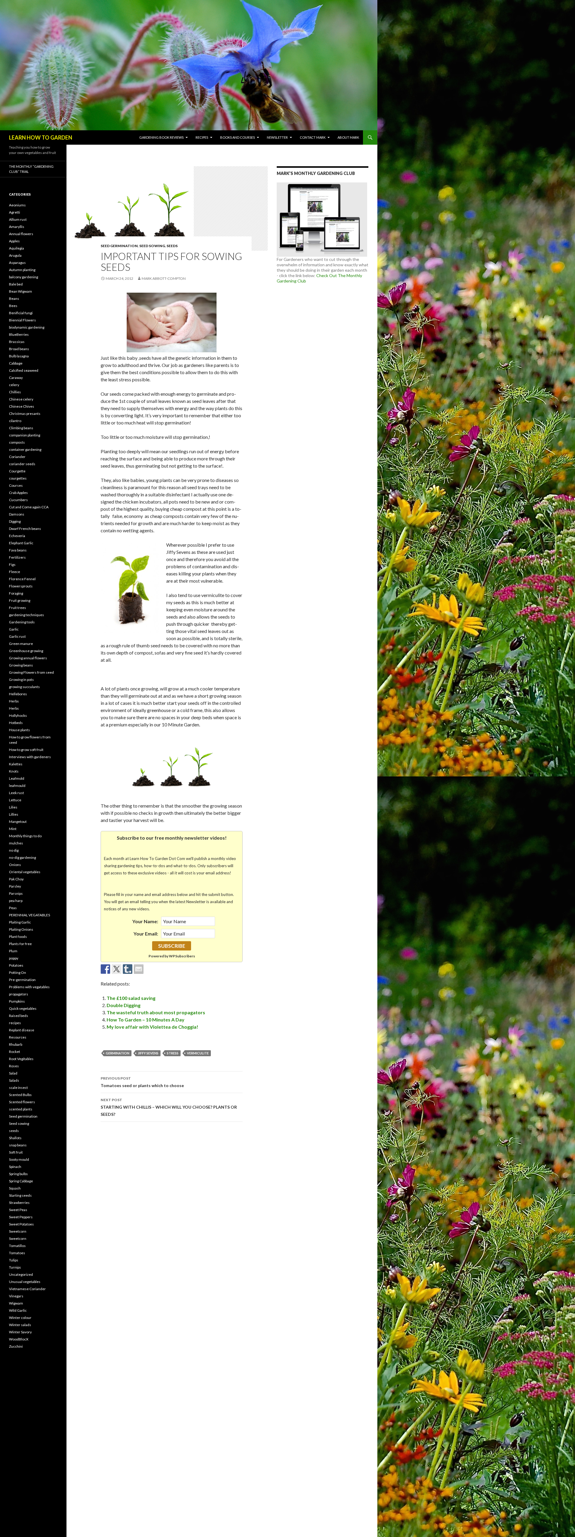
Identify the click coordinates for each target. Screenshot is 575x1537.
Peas (13, 908)
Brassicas (17, 341)
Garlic (14, 629)
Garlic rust (17, 636)
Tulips (13, 1260)
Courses (16, 485)
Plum (13, 951)
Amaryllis (16, 226)
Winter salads (20, 1325)
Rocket (14, 1051)
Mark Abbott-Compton (164, 278)
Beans (14, 298)
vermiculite (198, 1053)
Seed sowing (152, 246)
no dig (14, 850)
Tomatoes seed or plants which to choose (142, 1082)
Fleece (14, 571)
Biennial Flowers (22, 320)
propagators (18, 994)
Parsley (15, 886)
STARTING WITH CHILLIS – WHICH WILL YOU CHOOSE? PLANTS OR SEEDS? (169, 1107)
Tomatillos (17, 1245)
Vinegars (16, 1296)
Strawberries (19, 1202)
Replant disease (21, 1030)
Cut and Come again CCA (29, 507)
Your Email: (146, 933)
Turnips (15, 1267)
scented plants (20, 1109)
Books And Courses (237, 137)
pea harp (15, 900)
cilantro (15, 420)
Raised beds (18, 1015)
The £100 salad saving (131, 998)
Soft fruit (16, 1152)
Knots (14, 771)
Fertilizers (17, 557)
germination (117, 1053)
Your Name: (145, 921)
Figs (12, 564)
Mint (12, 828)
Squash (15, 1188)
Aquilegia (16, 248)
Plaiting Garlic (20, 922)
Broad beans (19, 349)
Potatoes (16, 965)
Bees (13, 305)
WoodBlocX (18, 1339)
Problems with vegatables (29, 987)
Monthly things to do (25, 836)
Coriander (17, 456)
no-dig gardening (22, 857)
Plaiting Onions (21, 929)
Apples (14, 241)
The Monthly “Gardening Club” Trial (31, 168)
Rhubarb (15, 1044)
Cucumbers (18, 500)
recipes (15, 1023)
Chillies (15, 392)
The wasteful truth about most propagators (156, 1012)
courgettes (18, 478)
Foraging (16, 593)
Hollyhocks (18, 715)
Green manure (21, 643)
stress (172, 1053)
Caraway (16, 377)
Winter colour (20, 1317)
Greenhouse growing (26, 651)
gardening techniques (26, 615)
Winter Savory (20, 1332)
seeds (172, 246)
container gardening (25, 449)
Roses (14, 1066)
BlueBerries (19, 334)
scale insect (18, 1087)
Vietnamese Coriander (27, 1289)
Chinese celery (21, 399)
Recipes (202, 137)
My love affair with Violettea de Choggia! (152, 1027)
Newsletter (277, 137)
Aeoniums (17, 205)
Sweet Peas (18, 1209)
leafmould (17, 785)
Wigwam (16, 1303)
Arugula (15, 255)
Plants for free (20, 943)
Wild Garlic (18, 1310)
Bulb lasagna (19, 356)
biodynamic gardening (26, 327)
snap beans (18, 1145)
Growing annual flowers (28, 658)
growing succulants (24, 686)
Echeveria (17, 536)
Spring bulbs (18, 1174)
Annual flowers (21, 234)
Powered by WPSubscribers (172, 956)
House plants (19, 730)
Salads (14, 1080)
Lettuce (15, 800)
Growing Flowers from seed (31, 672)
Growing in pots (21, 679)
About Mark (348, 137)
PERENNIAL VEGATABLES (29, 915)
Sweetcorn (17, 1231)
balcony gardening (23, 277)
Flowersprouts (21, 586)
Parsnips (16, 893)
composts (17, 442)
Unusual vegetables (24, 1281)
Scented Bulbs (20, 1094)
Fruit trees (17, 607)
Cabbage (15, 363)
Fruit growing (19, 600)
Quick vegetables (23, 1008)
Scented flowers (22, 1102)
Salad (13, 1073)
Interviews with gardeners (30, 757)
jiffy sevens (148, 1053)
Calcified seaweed (23, 370)
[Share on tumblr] (127, 969)
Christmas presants (24, 413)
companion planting (24, 435)
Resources (17, 1037)
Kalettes (15, 764)
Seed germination (119, 246)
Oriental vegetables (24, 872)
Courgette (17, 471)
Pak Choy (16, 879)
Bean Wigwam (20, 291)
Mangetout (18, 821)
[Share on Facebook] (105, 969)
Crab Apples (18, 492)
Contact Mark (313, 137)
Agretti (14, 212)
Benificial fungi (21, 313)
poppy (13, 958)
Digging (15, 521)
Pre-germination (22, 979)
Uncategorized (21, 1274)
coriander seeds (22, 464)
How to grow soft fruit (26, 749)
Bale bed (16, 284)
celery (14, 385)
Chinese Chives (21, 406)
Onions (15, 864)
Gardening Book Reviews (161, 137)
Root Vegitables (21, 1059)
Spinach (15, 1166)
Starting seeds (20, 1195)
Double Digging (123, 1005)
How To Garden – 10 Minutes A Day (145, 1019)
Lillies (13, 814)
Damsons (16, 514)
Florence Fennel (22, 579)
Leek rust (16, 793)
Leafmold (16, 778)
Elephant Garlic (21, 543)
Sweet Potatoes (21, 1224)
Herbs (14, 701)
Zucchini (16, 1346)
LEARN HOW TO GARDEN (40, 137)
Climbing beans (21, 428)
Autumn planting (22, 269)
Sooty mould (19, 1159)
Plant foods (18, 936)
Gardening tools (22, 622)
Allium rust (18, 219)
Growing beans (21, 665)
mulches (16, 843)
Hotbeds (16, 722)
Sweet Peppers (21, 1217)
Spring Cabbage (21, 1181)
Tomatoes (17, 1253)
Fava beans (18, 550)
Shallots (15, 1138)
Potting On (17, 972)
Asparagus (17, 262)
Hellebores (18, 694)
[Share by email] (138, 969)
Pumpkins (17, 1001)
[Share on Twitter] (116, 969)
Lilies (13, 807)
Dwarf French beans (25, 528)
